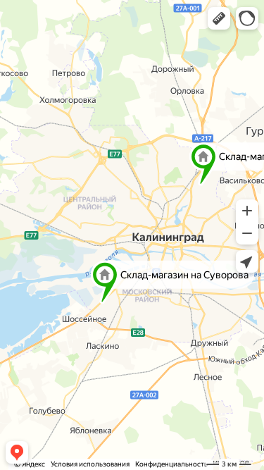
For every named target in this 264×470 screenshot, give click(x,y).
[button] (219, 18)
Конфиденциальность (171, 464)
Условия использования (90, 464)
